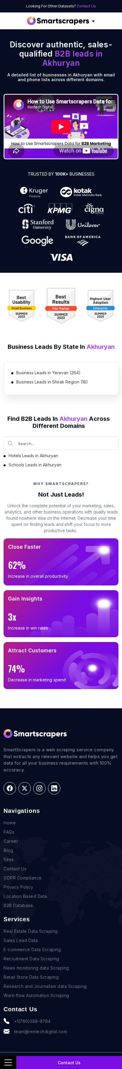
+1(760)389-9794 (32, 1021)
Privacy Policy (18, 887)
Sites (9, 859)
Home (10, 822)
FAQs (9, 831)
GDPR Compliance (23, 877)
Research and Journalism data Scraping (45, 986)
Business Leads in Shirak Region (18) (52, 381)
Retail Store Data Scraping (31, 977)
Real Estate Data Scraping (31, 931)
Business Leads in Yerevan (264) (48, 372)
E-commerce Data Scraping (32, 949)
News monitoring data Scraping (36, 967)
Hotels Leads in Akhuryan (33, 455)
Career (11, 841)
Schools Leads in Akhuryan (35, 464)
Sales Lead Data (21, 940)
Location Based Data (25, 896)
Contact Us (86, 6)
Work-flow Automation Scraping (36, 995)
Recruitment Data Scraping (31, 958)
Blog (8, 850)
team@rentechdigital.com (40, 1031)
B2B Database (18, 905)
